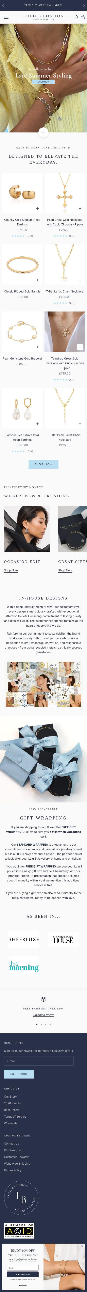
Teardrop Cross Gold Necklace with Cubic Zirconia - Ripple (65, 363)
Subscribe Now (23, 1274)
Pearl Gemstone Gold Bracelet (22, 358)
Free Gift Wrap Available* (43, 5)
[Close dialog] (82, 1246)
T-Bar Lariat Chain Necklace (64, 291)
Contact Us (11, 1143)
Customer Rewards (16, 1157)
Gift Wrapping (13, 1150)
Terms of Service (15, 1116)
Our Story (10, 1096)
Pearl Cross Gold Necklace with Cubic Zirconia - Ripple (65, 222)
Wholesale (10, 1123)
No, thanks (22, 1285)
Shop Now (43, 464)
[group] (43, 78)
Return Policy (12, 1170)
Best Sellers (11, 1110)
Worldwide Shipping (17, 1163)
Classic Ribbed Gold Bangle (22, 291)
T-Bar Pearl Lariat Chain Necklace (65, 437)
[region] (43, 1007)
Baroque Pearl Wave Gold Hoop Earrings (22, 437)
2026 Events (12, 1103)
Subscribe (19, 1073)
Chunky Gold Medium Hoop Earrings (22, 222)
